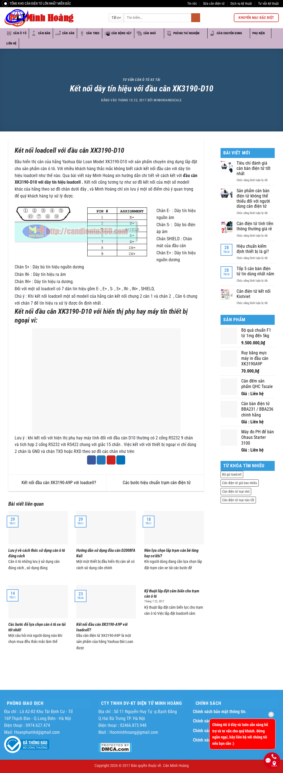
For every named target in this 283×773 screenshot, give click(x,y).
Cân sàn (68, 33)
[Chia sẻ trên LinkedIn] (120, 460)
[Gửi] (195, 17)
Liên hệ (11, 43)
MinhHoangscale (168, 100)
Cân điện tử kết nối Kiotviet (254, 294)
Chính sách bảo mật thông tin (219, 711)
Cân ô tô (20, 33)
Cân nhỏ (149, 33)
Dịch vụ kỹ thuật (241, 3)
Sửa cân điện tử (214, 3)
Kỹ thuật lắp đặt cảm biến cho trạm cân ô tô (171, 594)
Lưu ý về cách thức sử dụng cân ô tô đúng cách (36, 553)
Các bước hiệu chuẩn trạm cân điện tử (157, 482)
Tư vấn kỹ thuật (268, 3)
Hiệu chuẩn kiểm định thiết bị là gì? (253, 249)
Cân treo (93, 33)
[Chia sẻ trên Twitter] (101, 460)
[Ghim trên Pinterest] (111, 460)
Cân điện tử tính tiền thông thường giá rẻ (255, 226)
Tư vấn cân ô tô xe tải (141, 80)
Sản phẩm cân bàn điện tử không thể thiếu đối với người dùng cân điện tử (253, 198)
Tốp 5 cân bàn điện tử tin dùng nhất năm (255, 271)
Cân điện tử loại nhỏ (236, 491)
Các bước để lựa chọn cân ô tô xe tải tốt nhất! (37, 627)
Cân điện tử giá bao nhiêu (239, 483)
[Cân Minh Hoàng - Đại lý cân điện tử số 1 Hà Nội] (52, 17)
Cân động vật (121, 33)
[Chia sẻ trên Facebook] (91, 460)
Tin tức (192, 3)
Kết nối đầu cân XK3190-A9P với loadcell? (58, 482)
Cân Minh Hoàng (176, 765)
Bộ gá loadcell (232, 474)
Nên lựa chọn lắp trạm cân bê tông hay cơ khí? (171, 553)
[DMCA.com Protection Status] (115, 747)
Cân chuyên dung (229, 33)
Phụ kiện (258, 33)
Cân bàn (44, 33)
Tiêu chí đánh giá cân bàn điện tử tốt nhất (254, 168)
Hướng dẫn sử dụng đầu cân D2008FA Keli (105, 553)
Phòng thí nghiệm (186, 33)
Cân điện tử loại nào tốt (238, 500)
